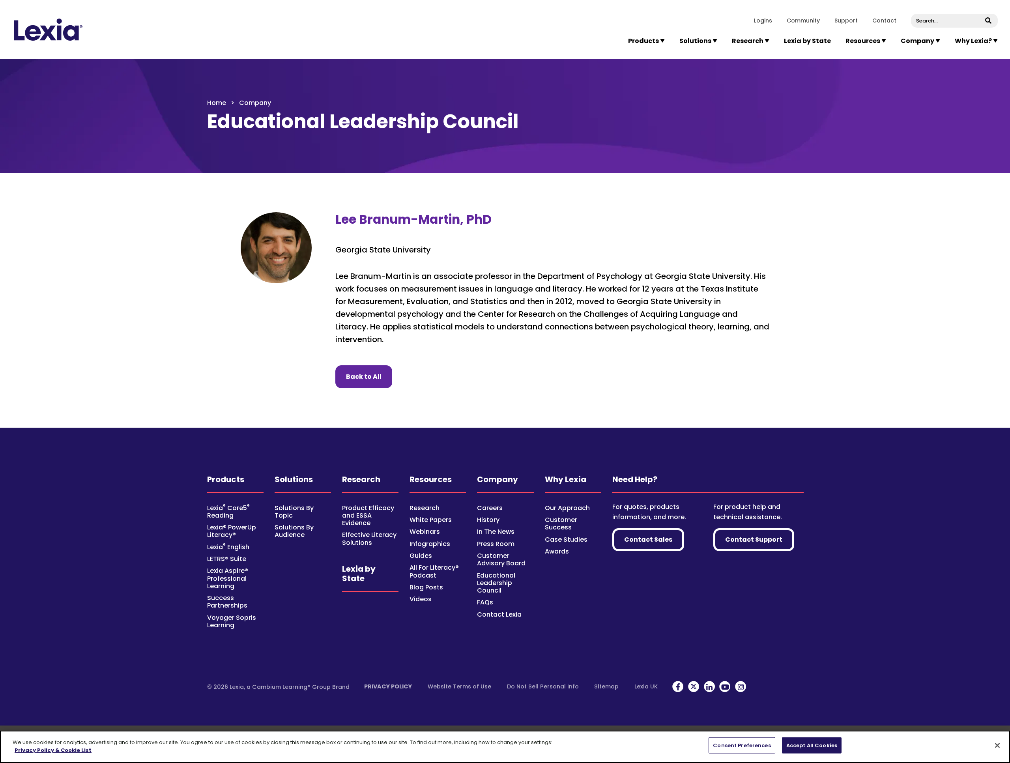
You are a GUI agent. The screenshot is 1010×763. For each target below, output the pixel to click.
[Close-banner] (997, 745)
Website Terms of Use (459, 686)
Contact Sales (648, 539)
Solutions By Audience (294, 531)
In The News (495, 531)
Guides (421, 555)
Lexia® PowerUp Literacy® (231, 531)
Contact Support (754, 539)
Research (361, 479)
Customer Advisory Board (501, 559)
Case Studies (566, 539)
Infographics (430, 543)
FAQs (485, 602)
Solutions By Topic (294, 511)
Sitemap (606, 686)
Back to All (369, 376)
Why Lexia (565, 479)
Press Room (495, 543)
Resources (431, 479)
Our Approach (567, 507)
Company (497, 479)
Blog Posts (426, 587)
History (488, 519)
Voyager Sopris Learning (231, 621)
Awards (557, 551)
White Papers (431, 519)
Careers (490, 507)
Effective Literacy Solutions (369, 538)
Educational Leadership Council (496, 583)
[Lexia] (48, 30)
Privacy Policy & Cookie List (53, 750)
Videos (421, 599)
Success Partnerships (227, 601)
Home (216, 102)
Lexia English (228, 547)
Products (225, 479)
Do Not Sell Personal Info (543, 686)
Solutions (294, 479)
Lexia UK (646, 686)
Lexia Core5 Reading (228, 511)
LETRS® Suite (226, 558)
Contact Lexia (499, 614)
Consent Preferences (742, 745)
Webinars (425, 531)
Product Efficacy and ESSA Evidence (368, 515)
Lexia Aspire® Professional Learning (227, 578)
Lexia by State (807, 40)
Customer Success (561, 523)
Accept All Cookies (811, 745)
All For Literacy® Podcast (434, 571)
